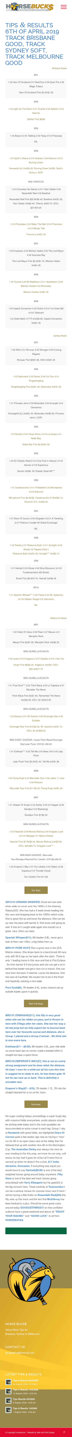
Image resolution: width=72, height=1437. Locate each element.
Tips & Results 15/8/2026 (25, 1389)
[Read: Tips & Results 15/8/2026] (8, 1391)
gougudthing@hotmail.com (19, 1352)
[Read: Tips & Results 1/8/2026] (8, 1410)
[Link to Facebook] (64, 1431)
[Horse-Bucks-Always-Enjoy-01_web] (29, 7)
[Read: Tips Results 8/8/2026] (8, 1401)
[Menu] (62, 7)
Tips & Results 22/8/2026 (25, 1380)
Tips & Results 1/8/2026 (25, 1408)
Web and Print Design (45, 1432)
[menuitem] (62, 7)
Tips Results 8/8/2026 (24, 1399)
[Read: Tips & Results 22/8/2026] (8, 1382)
